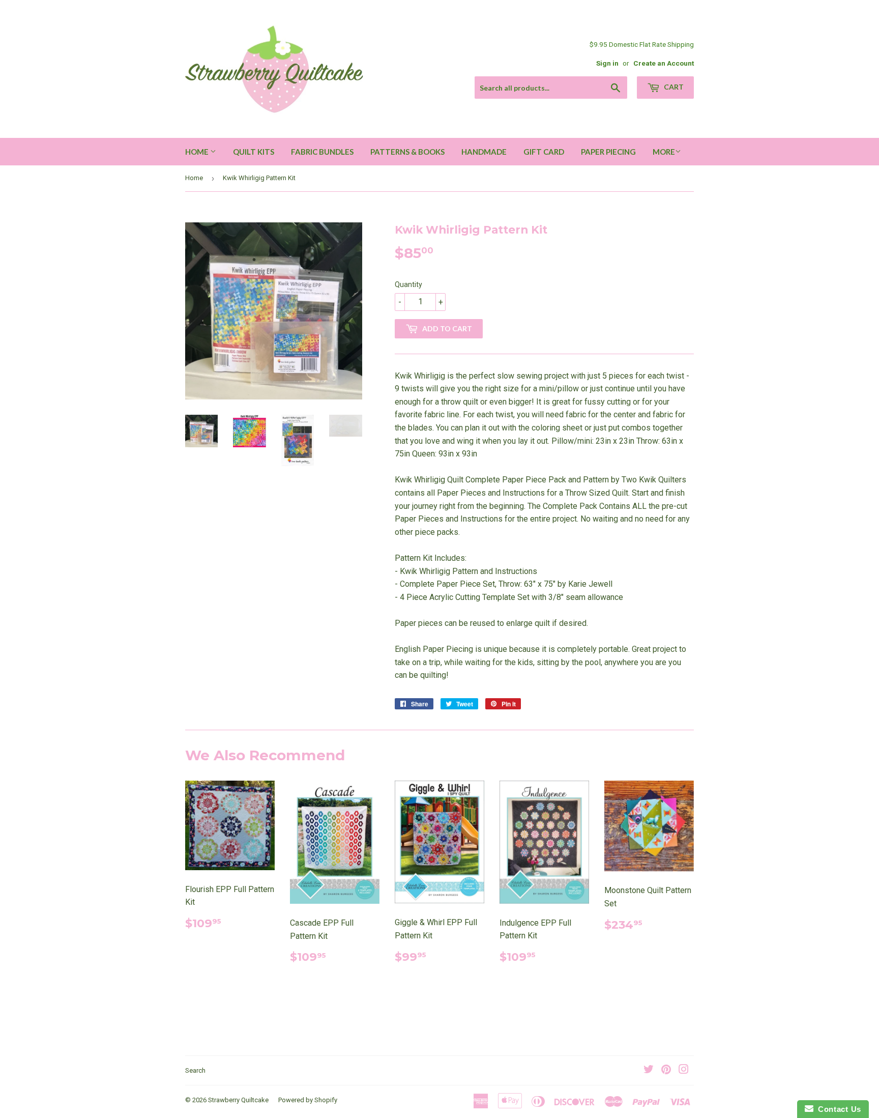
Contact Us (837, 1109)
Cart (673, 86)
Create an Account (663, 63)
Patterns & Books (407, 151)
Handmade (484, 151)
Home (197, 151)
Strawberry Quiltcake (238, 1100)
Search (195, 1070)
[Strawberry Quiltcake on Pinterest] (666, 1070)
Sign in (607, 63)
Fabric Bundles (322, 151)
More (664, 151)
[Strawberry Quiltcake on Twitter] (648, 1070)
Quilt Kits (253, 151)
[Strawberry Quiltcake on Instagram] (684, 1070)
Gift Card (543, 151)
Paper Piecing (608, 151)
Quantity (408, 284)
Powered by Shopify (307, 1100)
